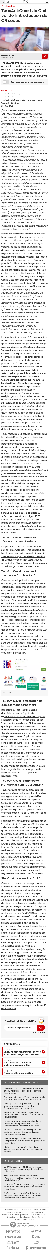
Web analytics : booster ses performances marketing (18, 1062)
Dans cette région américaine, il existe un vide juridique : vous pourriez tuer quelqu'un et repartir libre (24, 1140)
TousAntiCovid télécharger (11, 94)
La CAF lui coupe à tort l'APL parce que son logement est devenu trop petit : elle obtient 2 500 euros (24, 1169)
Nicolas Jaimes (8, 55)
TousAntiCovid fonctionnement (13, 97)
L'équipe (24, 1210)
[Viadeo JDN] (36, 1242)
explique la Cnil (8, 1008)
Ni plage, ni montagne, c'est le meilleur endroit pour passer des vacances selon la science (23, 1149)
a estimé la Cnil (36, 180)
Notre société (33, 1210)
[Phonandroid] (36, 1248)
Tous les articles (36, 1214)
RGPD (30, 913)
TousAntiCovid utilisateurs (11, 103)
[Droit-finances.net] (36, 1237)
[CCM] (36, 1231)
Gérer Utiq (24, 1214)
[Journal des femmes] (12, 1231)
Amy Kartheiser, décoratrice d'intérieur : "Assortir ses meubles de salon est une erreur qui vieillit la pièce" (24, 1178)
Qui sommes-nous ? (11, 1210)
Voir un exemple (39, 1032)
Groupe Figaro (37, 1217)
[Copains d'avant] (12, 1242)
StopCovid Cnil (7, 106)
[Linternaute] (12, 1237)
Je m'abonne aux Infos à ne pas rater (28, 82)
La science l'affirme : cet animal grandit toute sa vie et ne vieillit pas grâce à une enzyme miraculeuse (24, 1186)
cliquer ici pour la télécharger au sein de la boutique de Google (23, 556)
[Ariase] (12, 1247)
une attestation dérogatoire (25, 429)
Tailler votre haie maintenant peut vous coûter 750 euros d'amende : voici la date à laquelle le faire (23, 1114)
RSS (45, 1214)
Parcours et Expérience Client (18, 1072)
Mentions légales (23, 1217)
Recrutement (19, 1212)
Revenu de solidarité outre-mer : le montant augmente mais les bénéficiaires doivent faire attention (23, 1091)
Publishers (10, 6)
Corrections (11, 1217)
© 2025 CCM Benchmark (24, 1219)
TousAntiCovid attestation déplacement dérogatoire (21, 100)
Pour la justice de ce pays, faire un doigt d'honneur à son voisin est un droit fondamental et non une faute (21, 1106)
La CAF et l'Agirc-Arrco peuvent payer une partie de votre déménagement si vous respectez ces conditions (22, 1132)
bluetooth (27, 613)
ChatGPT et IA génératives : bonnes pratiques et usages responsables (22, 1052)
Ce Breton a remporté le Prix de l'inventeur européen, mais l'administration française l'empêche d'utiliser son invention (23, 1195)
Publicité (43, 1210)
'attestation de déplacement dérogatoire (24, 716)
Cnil (40, 506)
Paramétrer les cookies (10, 1214)
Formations (12, 1044)
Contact (9, 1212)
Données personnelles (34, 1212)
